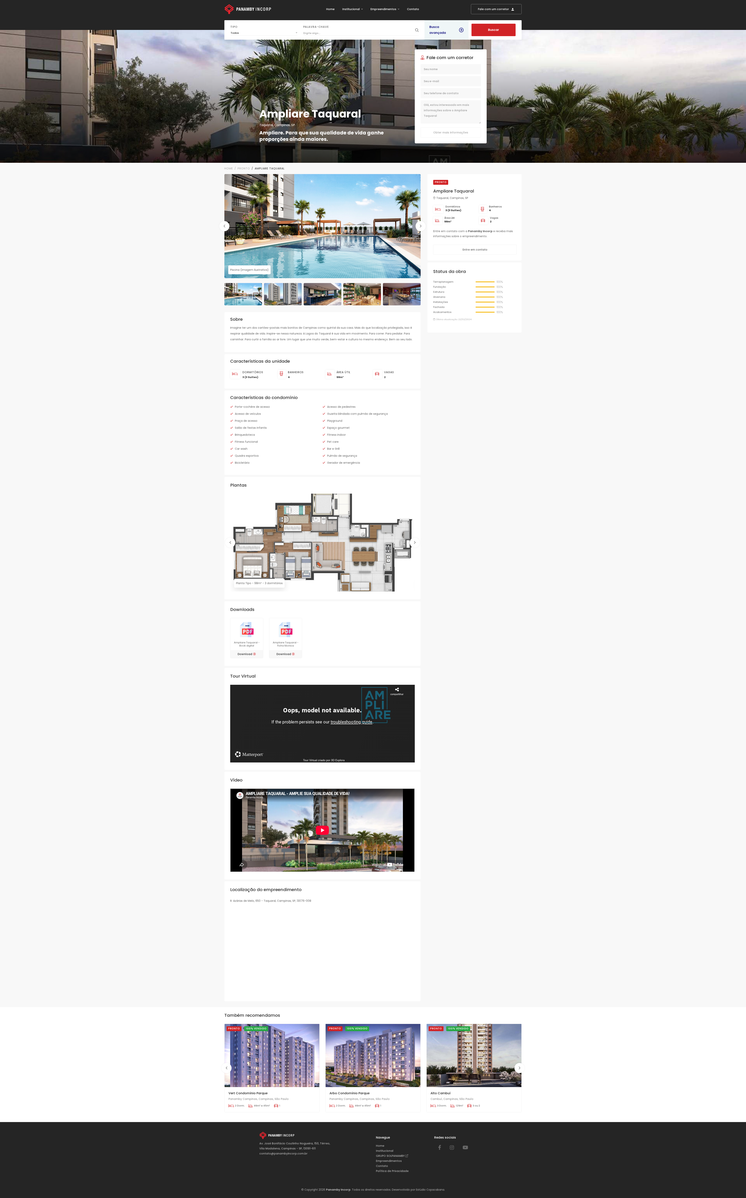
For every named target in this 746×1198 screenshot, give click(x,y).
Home (330, 9)
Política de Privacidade (392, 1171)
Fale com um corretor (494, 9)
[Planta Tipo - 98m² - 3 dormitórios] (322, 543)
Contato (413, 9)
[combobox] (263, 33)
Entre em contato (475, 250)
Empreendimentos (383, 9)
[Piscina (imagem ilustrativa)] (322, 226)
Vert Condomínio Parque (248, 1093)
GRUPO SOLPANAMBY (390, 1156)
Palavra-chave (316, 27)
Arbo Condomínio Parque (349, 1093)
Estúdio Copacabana (430, 1190)
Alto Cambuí (441, 1093)
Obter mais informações (450, 132)
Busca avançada (437, 30)
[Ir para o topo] (735, 1187)
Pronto (244, 168)
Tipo (234, 27)
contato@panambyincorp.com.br (283, 1153)
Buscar (493, 30)
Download (245, 654)
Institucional (351, 9)
